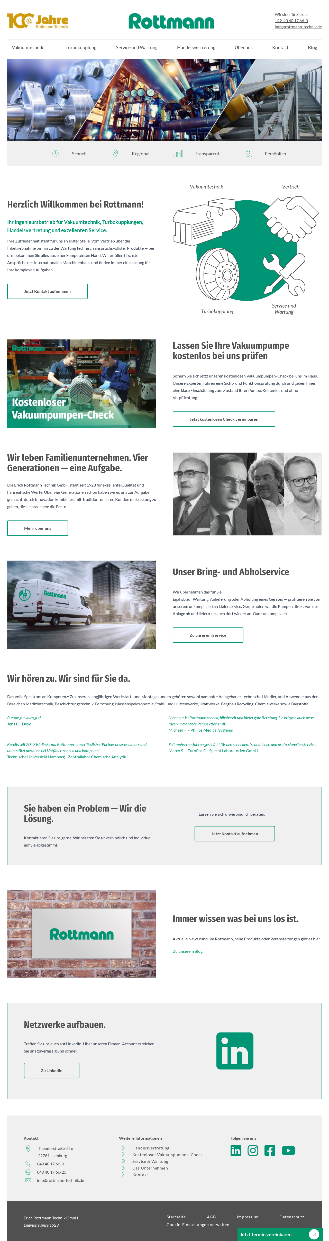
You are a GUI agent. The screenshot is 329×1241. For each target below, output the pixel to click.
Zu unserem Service (208, 635)
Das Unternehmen (150, 1167)
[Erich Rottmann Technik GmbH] (37, 20)
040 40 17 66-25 (51, 1172)
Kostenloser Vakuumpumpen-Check (167, 1154)
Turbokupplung (81, 47)
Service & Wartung (150, 1161)
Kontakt (280, 47)
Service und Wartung (137, 47)
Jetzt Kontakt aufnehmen (47, 291)
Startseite (176, 1216)
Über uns (244, 47)
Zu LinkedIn (51, 1070)
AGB (211, 1216)
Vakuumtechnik (27, 47)
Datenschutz (291, 1216)
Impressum (247, 1216)
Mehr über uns (37, 528)
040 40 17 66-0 (50, 1163)
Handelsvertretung (196, 47)
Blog (312, 47)
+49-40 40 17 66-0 (291, 20)
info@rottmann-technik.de (298, 26)
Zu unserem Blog (188, 951)
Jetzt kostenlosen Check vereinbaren (224, 419)
